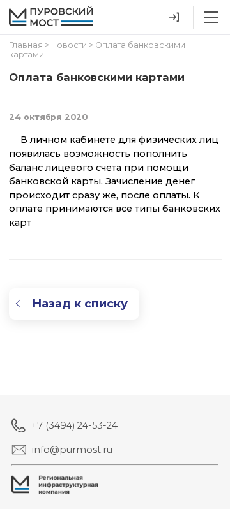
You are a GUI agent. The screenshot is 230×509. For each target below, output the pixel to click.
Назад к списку (80, 304)
